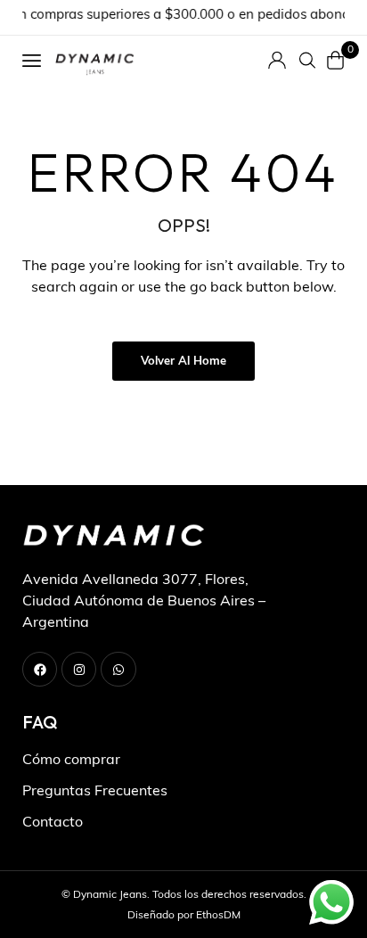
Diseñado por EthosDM (184, 915)
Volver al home (183, 361)
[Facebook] (39, 669)
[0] (336, 60)
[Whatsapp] (118, 669)
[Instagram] (78, 669)
